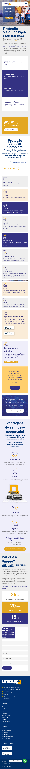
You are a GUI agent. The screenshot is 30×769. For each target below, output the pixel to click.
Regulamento (5, 734)
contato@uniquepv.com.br (11, 692)
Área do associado (6, 730)
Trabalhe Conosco (6, 715)
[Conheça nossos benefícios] (15, 493)
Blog (3, 711)
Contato (4, 719)
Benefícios (4, 709)
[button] (26, 4)
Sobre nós (4, 713)
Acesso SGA (5, 732)
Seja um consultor (6, 721)
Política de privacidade (7, 736)
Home (3, 707)
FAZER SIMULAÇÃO (9, 18)
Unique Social (5, 717)
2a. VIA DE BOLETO (6, 738)
